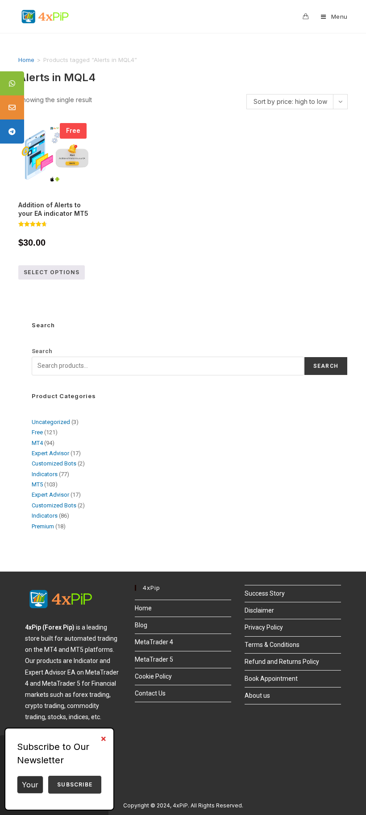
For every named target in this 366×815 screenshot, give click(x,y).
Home (26, 59)
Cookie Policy (153, 676)
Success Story (265, 593)
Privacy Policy (264, 627)
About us (257, 695)
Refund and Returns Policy (282, 661)
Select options (51, 272)
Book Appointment (271, 678)
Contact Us (150, 693)
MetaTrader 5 (154, 659)
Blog (141, 625)
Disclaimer (259, 610)
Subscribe (74, 784)
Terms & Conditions (272, 644)
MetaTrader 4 (154, 642)
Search (42, 351)
